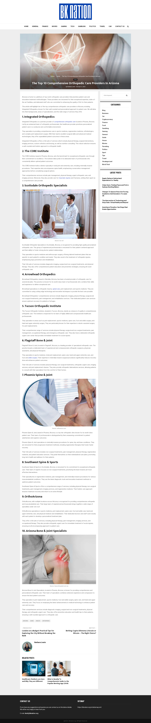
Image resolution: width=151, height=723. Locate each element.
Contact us (119, 26)
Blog (103, 110)
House (104, 140)
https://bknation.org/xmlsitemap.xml (89, 707)
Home (26, 26)
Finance (45, 26)
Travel (102, 26)
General (35, 26)
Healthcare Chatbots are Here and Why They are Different (33, 680)
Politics (92, 26)
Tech (72, 26)
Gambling (82, 26)
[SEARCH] (126, 95)
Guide (75, 79)
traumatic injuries (65, 178)
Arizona (25, 620)
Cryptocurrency (107, 119)
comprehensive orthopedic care (65, 122)
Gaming (64, 26)
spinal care (56, 289)
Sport (104, 152)
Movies (54, 26)
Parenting (105, 146)
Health (38, 620)
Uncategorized (107, 161)
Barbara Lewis (71, 86)
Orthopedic (46, 620)
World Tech (106, 164)
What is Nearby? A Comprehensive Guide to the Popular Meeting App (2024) (58, 681)
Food (104, 125)
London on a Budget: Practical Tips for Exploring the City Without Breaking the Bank (38, 633)
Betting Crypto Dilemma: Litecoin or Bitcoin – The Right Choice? (81, 632)
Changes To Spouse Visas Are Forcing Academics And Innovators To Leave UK (115, 194)
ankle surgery (32, 358)
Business (105, 113)
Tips (103, 155)
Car (110, 26)
